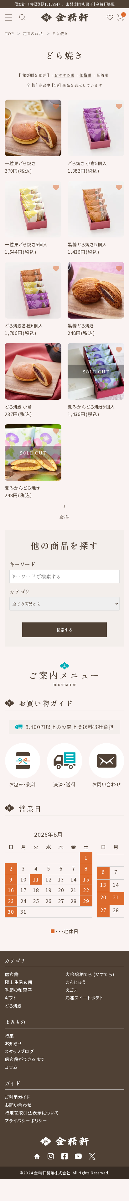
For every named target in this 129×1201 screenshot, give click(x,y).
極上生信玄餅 (19, 982)
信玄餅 (11, 974)
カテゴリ (19, 591)
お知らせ (13, 1043)
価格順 (85, 75)
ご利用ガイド (17, 1097)
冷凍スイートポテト (84, 998)
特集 (9, 1035)
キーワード (22, 564)
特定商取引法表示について (32, 1113)
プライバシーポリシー (26, 1120)
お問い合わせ (18, 1105)
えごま (71, 990)
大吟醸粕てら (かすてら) (89, 974)
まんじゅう (75, 982)
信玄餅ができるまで (24, 1059)
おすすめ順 (64, 75)
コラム (11, 1067)
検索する (64, 630)
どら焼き (13, 1005)
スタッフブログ (19, 1051)
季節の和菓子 (18, 990)
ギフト (11, 998)
